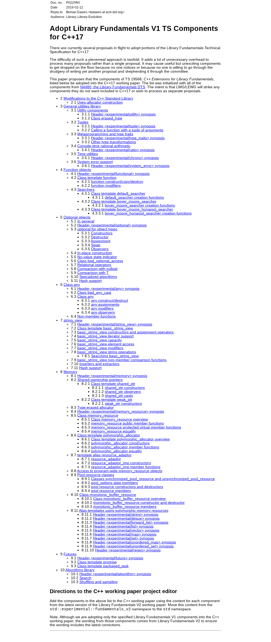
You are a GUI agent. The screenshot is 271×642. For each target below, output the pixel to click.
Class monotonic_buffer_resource (107, 495)
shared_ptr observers (123, 392)
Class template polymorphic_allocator (108, 435)
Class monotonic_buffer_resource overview (129, 499)
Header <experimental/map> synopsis (124, 534)
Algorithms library (79, 570)
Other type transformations (113, 142)
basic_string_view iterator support (105, 336)
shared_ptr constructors (125, 388)
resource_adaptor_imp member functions (125, 467)
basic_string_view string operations (106, 352)
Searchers (85, 190)
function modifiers (106, 186)
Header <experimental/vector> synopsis (126, 530)
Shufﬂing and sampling (98, 582)
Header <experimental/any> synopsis (108, 289)
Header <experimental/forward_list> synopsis (130, 522)
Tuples (82, 122)
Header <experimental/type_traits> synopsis (128, 138)
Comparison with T (93, 273)
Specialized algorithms (98, 277)
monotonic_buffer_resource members (124, 507)
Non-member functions (96, 316)
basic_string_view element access (105, 344)
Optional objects (77, 217)
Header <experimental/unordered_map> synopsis (134, 542)
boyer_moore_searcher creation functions (140, 205)
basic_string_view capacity (99, 340)
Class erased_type (106, 118)
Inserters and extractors (99, 364)
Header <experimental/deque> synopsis (126, 518)
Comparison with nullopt (97, 269)
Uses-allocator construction (100, 102)
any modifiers (102, 308)
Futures (70, 554)
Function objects (77, 170)
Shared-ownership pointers (100, 380)
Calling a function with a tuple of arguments (127, 130)
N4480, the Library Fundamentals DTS (112, 87)
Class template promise (97, 562)
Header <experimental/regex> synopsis (128, 550)
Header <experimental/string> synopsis (125, 515)
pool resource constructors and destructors (127, 487)
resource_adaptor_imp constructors (121, 463)
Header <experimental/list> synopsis (123, 526)
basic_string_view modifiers (100, 348)
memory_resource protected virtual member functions (136, 427)
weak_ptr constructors (123, 404)
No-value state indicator (97, 257)
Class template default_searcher (118, 194)
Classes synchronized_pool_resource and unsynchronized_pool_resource (153, 479)
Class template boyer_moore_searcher (123, 201)
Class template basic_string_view (105, 328)
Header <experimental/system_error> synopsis (130, 166)
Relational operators (94, 265)
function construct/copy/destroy (117, 182)
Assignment (100, 241)
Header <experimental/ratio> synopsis (123, 150)
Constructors (101, 233)
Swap (95, 245)
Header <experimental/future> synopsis (110, 558)
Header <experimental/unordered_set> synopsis (133, 546)
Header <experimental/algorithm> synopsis (115, 574)
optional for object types (97, 229)
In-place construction (94, 253)
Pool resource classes (95, 475)
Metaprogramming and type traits (105, 134)
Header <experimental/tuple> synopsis (123, 126)
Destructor (100, 237)
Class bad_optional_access (100, 261)
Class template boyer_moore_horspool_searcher (132, 209)
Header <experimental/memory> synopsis (112, 376)
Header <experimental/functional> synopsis (113, 174)
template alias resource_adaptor (104, 455)
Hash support (90, 281)
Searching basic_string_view (115, 356)
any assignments (105, 304)
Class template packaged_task (103, 566)
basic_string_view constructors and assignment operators (125, 332)
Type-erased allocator (95, 408)
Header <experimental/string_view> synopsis (114, 324)
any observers (103, 312)
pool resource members (111, 491)
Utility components (92, 110)
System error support (95, 162)
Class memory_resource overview (119, 419)
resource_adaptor (106, 459)
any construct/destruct (109, 301)
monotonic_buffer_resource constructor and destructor (139, 503)
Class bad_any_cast (94, 293)
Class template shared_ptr (113, 384)
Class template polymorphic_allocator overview (130, 439)
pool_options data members (114, 483)
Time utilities (87, 154)
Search (85, 578)
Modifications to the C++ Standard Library (98, 98)
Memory (70, 372)
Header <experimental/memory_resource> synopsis (120, 411)
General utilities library (82, 106)
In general (85, 221)
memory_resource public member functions (127, 423)
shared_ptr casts (119, 396)
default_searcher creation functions (134, 197)
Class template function (96, 178)
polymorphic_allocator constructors (120, 443)
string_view (73, 320)
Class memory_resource (97, 415)
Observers (100, 249)
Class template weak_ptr (111, 400)
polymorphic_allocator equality (116, 451)
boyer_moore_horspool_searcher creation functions (148, 213)
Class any (72, 285)
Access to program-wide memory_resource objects (119, 471)
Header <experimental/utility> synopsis (123, 114)
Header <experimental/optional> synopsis (112, 225)
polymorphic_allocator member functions (125, 447)
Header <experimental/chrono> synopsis (125, 158)
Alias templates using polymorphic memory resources (123, 511)
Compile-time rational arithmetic (103, 146)
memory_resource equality (113, 431)
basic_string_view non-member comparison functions (121, 360)
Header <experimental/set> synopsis (123, 538)
